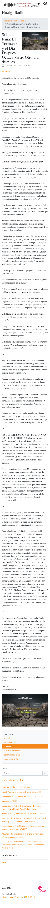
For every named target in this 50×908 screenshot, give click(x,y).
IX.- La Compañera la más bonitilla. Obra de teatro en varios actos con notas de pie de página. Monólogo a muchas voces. (24, 844)
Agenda (7, 738)
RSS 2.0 (31, 897)
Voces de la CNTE (9, 801)
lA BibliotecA (10, 742)
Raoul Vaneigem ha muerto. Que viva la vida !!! (21, 791)
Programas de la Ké (12, 754)
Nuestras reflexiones (12, 750)
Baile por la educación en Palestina (16, 787)
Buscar (5, 768)
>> (45, 773)
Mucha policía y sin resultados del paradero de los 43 (23, 813)
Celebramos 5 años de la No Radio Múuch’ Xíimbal (23, 796)
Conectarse (19, 897)
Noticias (22, 20)
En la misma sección (12, 780)
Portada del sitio (10, 20)
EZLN (7, 71)
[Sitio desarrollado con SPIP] (43, 889)
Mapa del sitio (7, 897)
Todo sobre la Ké (11, 758)
